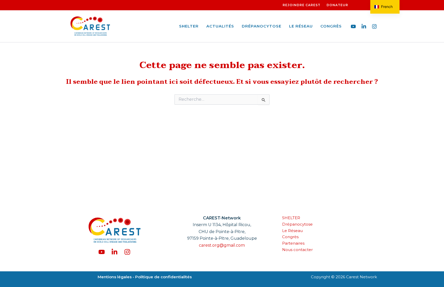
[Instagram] (374, 26)
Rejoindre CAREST (301, 5)
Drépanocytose (261, 26)
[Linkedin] (363, 26)
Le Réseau (301, 26)
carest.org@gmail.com (222, 245)
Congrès (331, 26)
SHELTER (189, 26)
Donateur (337, 5)
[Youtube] (353, 26)
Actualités (220, 26)
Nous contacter (297, 249)
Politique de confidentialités (163, 276)
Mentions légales (115, 276)
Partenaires (293, 243)
